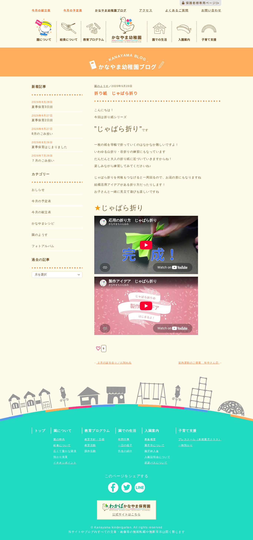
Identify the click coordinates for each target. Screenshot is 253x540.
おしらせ (38, 189)
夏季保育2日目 (42, 120)
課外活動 (90, 451)
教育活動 (90, 445)
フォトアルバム (43, 246)
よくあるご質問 (177, 10)
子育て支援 (188, 430)
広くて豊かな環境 (64, 451)
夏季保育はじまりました (49, 147)
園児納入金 (151, 451)
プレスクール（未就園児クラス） (200, 439)
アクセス (145, 10)
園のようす (40, 234)
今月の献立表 (41, 10)
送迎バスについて (155, 462)
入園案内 (152, 430)
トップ (40, 430)
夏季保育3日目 (42, 106)
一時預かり (185, 445)
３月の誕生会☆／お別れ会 (114, 362)
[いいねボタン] (98, 348)
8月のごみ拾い (42, 133)
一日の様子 (125, 445)
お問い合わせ (211, 10)
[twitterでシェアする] (126, 488)
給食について (62, 445)
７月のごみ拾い (43, 160)
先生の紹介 (125, 451)
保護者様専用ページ (201, 3)
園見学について (154, 445)
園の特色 (59, 439)
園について (63, 430)
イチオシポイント (64, 462)
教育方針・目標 (94, 439)
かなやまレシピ (43, 223)
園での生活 (127, 430)
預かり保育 (60, 456)
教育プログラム (97, 430)
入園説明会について (157, 456)
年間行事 (123, 439)
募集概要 (150, 439)
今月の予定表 (72, 10)
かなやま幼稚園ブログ (110, 10)
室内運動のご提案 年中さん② (199, 362)
